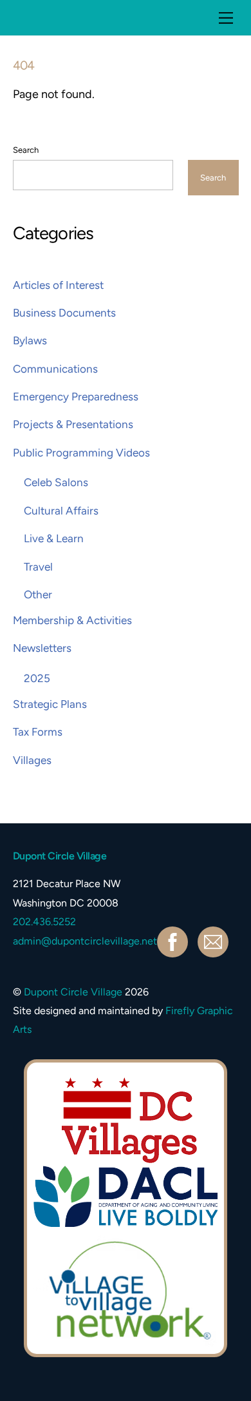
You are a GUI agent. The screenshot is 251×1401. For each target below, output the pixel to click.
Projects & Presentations (73, 424)
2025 (37, 678)
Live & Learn (54, 538)
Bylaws (30, 340)
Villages (32, 760)
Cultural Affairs (61, 510)
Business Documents (64, 312)
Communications (55, 368)
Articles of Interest (58, 285)
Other (38, 594)
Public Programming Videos (81, 452)
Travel (38, 566)
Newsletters (42, 648)
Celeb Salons (56, 482)
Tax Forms (37, 731)
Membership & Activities (72, 620)
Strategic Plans (50, 704)
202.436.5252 (44, 922)
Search (26, 150)
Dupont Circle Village (73, 992)
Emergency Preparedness (75, 396)
